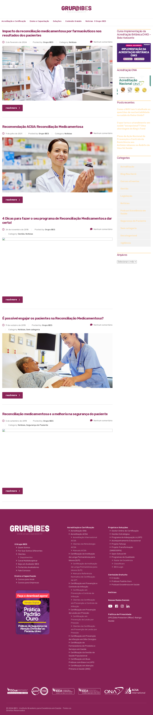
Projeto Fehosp (118, 544)
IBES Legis (118, 567)
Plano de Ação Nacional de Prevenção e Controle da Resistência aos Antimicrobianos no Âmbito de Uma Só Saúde (133, 142)
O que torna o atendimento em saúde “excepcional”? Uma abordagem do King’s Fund (133, 126)
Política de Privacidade (119, 614)
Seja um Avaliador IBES (28, 564)
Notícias (89, 21)
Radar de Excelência (123, 560)
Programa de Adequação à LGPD (126, 537)
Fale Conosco (23, 570)
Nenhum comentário (103, 42)
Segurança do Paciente (133, 221)
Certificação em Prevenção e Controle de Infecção (82, 593)
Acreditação (127, 166)
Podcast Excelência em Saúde (133, 212)
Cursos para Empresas (28, 583)
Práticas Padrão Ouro (121, 581)
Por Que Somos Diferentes (29, 551)
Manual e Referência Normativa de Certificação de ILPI (83, 576)
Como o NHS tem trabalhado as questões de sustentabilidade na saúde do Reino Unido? (133, 112)
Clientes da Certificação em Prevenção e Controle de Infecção (84, 603)
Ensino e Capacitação (39, 21)
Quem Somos (23, 547)
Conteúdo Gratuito (73, 21)
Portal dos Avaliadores (28, 567)
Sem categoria (128, 228)
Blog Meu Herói (128, 174)
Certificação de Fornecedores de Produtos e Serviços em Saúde (82, 645)
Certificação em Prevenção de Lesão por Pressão (82, 619)
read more (11, 108)
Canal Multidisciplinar (27, 561)
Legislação (126, 196)
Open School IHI (118, 554)
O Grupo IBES (100, 21)
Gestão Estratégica (120, 534)
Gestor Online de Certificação (125, 531)
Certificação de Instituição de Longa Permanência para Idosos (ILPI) (84, 567)
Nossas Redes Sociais (118, 600)
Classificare (119, 564)
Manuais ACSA (79, 550)
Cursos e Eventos (129, 181)
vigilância (125, 243)
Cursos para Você (25, 579)
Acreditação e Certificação (13, 21)
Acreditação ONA (78, 531)
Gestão (124, 188)
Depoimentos (26, 557)
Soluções (57, 21)
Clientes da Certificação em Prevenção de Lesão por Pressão (84, 629)
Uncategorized (128, 235)
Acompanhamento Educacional (126, 541)
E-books (115, 578)
